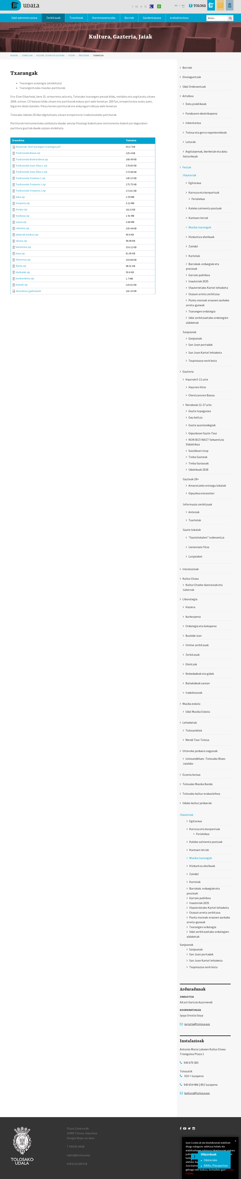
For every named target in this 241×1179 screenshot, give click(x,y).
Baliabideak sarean (197, 683)
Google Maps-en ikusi (80, 1138)
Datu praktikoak (195, 104)
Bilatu (231, 18)
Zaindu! (193, 246)
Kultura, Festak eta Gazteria (50, 55)
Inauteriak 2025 (198, 281)
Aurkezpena (193, 616)
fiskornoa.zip (23, 259)
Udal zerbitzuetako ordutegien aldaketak (207, 320)
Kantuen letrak (198, 218)
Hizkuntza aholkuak (201, 237)
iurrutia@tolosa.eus (197, 1024)
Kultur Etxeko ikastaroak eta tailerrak (203, 587)
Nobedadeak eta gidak (199, 673)
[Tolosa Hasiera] (25, 5)
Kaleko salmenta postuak (205, 208)
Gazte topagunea (199, 411)
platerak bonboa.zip (27, 234)
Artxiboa (188, 96)
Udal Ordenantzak (194, 86)
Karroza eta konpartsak (203, 192)
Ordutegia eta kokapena (201, 626)
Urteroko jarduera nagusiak (199, 751)
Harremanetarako (103, 18)
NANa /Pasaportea (216, 1165)
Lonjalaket (195, 556)
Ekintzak (191, 664)
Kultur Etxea (190, 578)
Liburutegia (189, 599)
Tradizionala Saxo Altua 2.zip (31, 171)
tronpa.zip (21, 209)
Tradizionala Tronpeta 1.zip (31, 184)
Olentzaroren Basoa (201, 395)
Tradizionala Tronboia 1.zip (30, 178)
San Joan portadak (200, 344)
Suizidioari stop (198, 451)
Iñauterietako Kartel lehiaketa (208, 287)
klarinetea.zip (23, 247)
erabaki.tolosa (179, 18)
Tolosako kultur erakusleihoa (201, 793)
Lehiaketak (189, 722)
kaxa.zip (20, 253)
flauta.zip (21, 265)
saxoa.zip (21, 222)
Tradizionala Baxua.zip (28, 153)
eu (183, 5)
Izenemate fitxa (198, 547)
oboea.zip (21, 240)
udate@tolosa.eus (78, 1155)
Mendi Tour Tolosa (197, 740)
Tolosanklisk (193, 730)
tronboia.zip (22, 215)
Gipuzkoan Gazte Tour (202, 433)
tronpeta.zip (23, 203)
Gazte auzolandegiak (202, 425)
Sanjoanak (195, 338)
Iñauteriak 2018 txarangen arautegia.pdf (38, 146)
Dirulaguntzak (191, 77)
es (176, 5)
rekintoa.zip (22, 228)
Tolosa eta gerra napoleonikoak (206, 132)
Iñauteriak (84, 55)
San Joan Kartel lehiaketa (205, 352)
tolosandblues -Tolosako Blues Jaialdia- (204, 761)
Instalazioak (190, 569)
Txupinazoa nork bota (202, 360)
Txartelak (194, 520)
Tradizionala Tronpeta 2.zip (31, 190)
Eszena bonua (191, 774)
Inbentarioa (193, 123)
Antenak (193, 512)
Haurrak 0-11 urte (196, 379)
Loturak (190, 142)
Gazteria (188, 371)
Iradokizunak (193, 692)
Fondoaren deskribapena (201, 113)
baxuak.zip (22, 284)
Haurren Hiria (197, 387)
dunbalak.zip (23, 272)
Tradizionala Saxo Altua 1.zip (31, 165)
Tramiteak (76, 18)
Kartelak (194, 256)
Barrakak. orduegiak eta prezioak (202, 266)
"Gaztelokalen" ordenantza (206, 537)
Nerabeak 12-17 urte (198, 405)
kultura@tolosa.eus (197, 1093)
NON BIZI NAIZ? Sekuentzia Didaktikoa (205, 442)
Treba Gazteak (197, 457)
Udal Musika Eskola (197, 711)
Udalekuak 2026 (198, 469)
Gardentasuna (152, 18)
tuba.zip (20, 197)
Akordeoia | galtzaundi (28, 291)
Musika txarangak (199, 227)
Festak (71, 55)
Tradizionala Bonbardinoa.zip (32, 159)
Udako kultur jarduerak (197, 803)
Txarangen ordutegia (201, 311)
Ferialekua (198, 199)
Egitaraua (194, 183)
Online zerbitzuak (197, 645)
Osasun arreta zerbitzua (204, 294)
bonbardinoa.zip (25, 278)
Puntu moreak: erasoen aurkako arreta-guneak (207, 302)
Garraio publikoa (199, 275)
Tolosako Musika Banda (197, 784)
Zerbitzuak (53, 18)
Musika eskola (191, 704)
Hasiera (14, 55)
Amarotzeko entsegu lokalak (207, 485)
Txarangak (98, 55)
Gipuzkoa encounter (201, 493)
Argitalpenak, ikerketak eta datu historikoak (205, 154)
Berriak (129, 18)
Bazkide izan (193, 635)
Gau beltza (195, 417)
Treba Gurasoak (198, 463)
